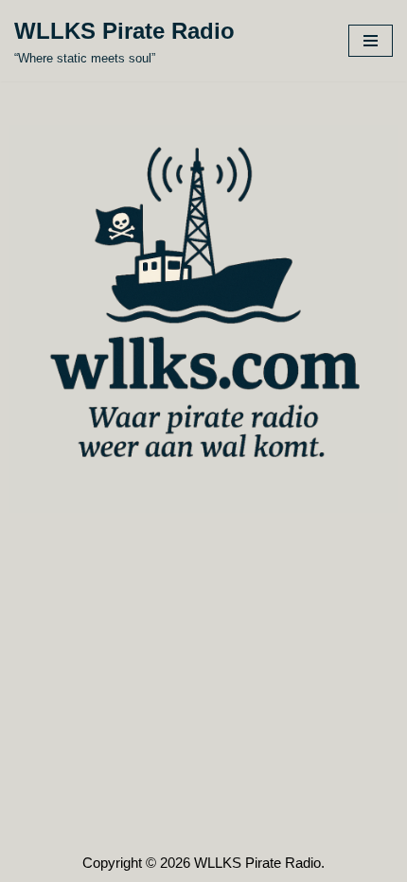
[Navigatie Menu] (370, 41)
